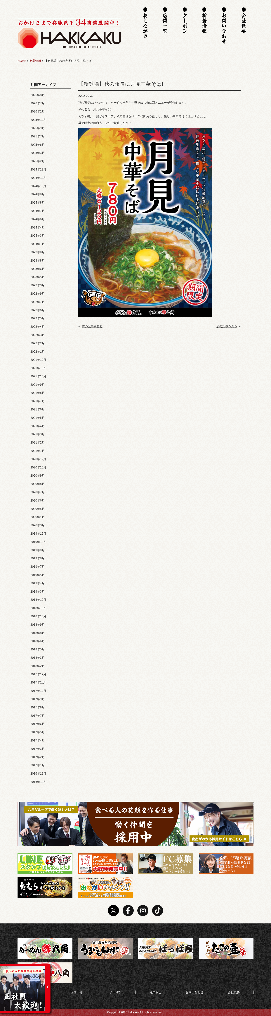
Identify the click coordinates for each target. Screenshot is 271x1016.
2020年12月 (38, 459)
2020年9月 (37, 475)
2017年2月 (37, 757)
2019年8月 (37, 558)
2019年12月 (38, 533)
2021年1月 (37, 450)
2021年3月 (37, 434)
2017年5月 (37, 732)
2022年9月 (37, 293)
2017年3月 (37, 748)
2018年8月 (37, 633)
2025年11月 (38, 119)
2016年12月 (38, 773)
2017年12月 (38, 674)
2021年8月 (37, 392)
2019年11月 (38, 541)
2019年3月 (37, 591)
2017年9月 (37, 699)
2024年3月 (37, 235)
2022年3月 (37, 335)
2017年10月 (38, 690)
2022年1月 (37, 351)
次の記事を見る (226, 326)
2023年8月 (37, 260)
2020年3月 (37, 525)
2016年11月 (38, 781)
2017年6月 (37, 723)
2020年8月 (37, 483)
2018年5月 (37, 649)
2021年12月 (38, 359)
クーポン (116, 992)
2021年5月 (37, 417)
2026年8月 (37, 95)
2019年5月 (37, 575)
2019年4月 (37, 583)
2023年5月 (37, 277)
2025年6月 (37, 144)
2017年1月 (37, 765)
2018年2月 (37, 666)
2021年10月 (38, 376)
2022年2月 (37, 343)
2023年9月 (37, 252)
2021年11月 (38, 368)
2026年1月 (37, 111)
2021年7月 (37, 401)
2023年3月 (37, 285)
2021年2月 (37, 442)
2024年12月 (38, 169)
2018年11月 (38, 608)
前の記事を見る (92, 326)
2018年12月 (38, 599)
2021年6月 (37, 409)
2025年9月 (37, 128)
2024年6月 (37, 219)
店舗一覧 (76, 992)
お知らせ (155, 992)
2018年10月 (38, 616)
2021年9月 (37, 384)
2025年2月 (37, 161)
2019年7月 (37, 566)
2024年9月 (37, 194)
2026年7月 (37, 103)
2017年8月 (37, 707)
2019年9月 (37, 550)
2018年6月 (37, 641)
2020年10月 (38, 467)
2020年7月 (37, 492)
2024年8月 (37, 202)
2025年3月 (37, 152)
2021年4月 (37, 426)
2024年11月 (38, 177)
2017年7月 (37, 715)
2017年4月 (37, 740)
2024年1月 (37, 244)
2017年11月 (38, 682)
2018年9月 (37, 624)
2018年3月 (37, 657)
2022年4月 (37, 326)
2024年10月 (38, 186)
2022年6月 (37, 310)
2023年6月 (37, 268)
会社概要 (234, 992)
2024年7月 (37, 210)
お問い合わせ (194, 992)
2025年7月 (37, 136)
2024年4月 (37, 227)
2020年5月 (37, 508)
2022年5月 (37, 318)
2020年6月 (37, 500)
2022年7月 (37, 302)
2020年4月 (37, 517)
